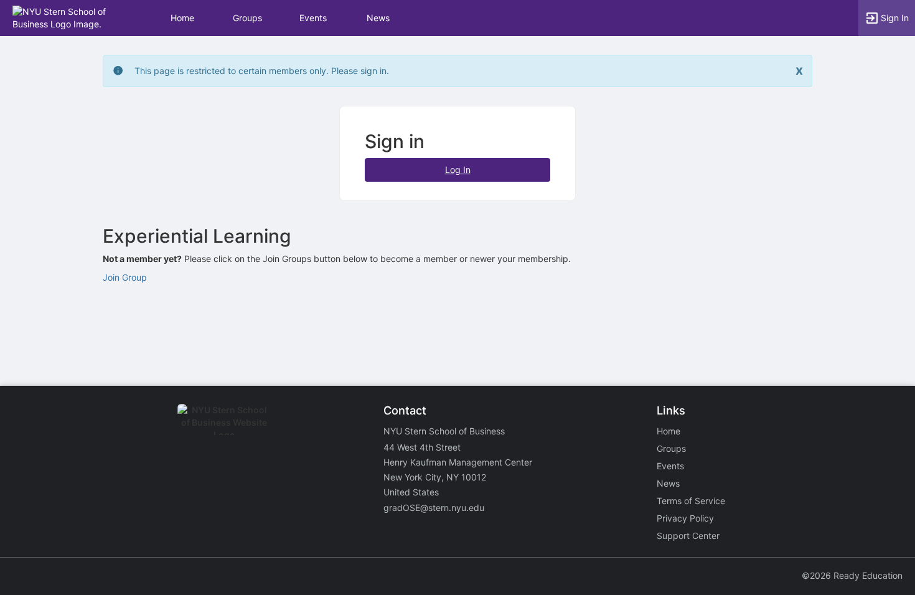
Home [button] (182, 17)
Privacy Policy (685, 518)
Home (668, 431)
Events (313, 17)
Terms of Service (691, 500)
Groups (247, 17)
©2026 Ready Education (852, 575)
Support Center (688, 535)
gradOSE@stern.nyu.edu (433, 507)
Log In (458, 169)
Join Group (125, 277)
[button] (63, 17)
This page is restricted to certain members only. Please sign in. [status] (261, 70)
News (378, 17)
